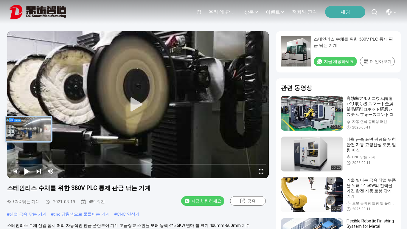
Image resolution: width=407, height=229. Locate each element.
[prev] (15, 171)
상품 (249, 12)
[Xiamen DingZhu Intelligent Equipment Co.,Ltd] (38, 11)
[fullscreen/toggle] (261, 171)
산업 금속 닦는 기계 (28, 214)
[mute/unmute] (51, 171)
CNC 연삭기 (128, 214)
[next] (39, 171)
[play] (138, 104)
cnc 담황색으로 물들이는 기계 (82, 214)
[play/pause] (27, 171)
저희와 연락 (304, 11)
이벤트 (273, 12)
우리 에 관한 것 (223, 11)
